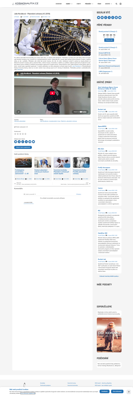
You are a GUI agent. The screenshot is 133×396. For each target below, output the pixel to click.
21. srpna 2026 (109, 91)
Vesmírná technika (73, 385)
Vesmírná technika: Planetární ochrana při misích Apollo (42, 172)
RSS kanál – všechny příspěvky (103, 383)
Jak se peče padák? (80, 170)
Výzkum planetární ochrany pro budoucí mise (22, 172)
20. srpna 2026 (110, 169)
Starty (79, 4)
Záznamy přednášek (19, 121)
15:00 (115, 169)
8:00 (115, 151)
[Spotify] (116, 17)
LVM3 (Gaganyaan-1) (105, 71)
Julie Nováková (76, 66)
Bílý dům (101, 149)
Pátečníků (20, 69)
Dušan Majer (101, 91)
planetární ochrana (72, 121)
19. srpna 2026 (110, 235)
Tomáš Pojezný (101, 111)
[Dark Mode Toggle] (129, 392)
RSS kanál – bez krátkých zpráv (103, 385)
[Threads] (112, 17)
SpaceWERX (102, 126)
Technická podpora (45, 385)
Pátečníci (63, 121)
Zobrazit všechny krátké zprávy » (109, 276)
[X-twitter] (109, 17)
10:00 (115, 128)
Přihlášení (78, 194)
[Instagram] (105, 17)
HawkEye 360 (102, 233)
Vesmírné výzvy (72, 383)
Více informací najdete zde (28, 393)
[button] (116, 3)
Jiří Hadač (16, 16)
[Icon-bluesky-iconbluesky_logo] (119, 17)
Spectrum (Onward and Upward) (109, 66)
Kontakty (42, 383)
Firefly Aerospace (104, 167)
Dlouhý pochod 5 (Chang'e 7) (108, 31)
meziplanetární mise (54, 121)
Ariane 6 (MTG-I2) (104, 53)
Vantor (100, 188)
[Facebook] (102, 17)
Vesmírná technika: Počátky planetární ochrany (60, 172)
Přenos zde (109, 40)
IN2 (99, 211)
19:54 (114, 91)
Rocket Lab (102, 109)
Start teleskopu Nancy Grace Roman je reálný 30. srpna (108, 88)
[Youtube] (98, 17)
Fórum (99, 4)
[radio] (15, 134)
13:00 (115, 111)
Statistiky (59, 4)
